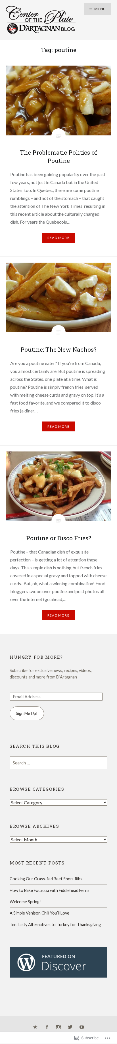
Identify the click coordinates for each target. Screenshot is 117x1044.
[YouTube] (82, 1027)
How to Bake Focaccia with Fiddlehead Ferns (49, 890)
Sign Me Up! (26, 713)
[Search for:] (58, 762)
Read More (58, 237)
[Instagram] (58, 1027)
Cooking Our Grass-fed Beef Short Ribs (46, 878)
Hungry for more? (36, 657)
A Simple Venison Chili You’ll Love (39, 913)
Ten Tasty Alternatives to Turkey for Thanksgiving (55, 924)
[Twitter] (70, 1027)
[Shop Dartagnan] (35, 1027)
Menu (100, 9)
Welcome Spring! (25, 901)
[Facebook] (47, 1027)
